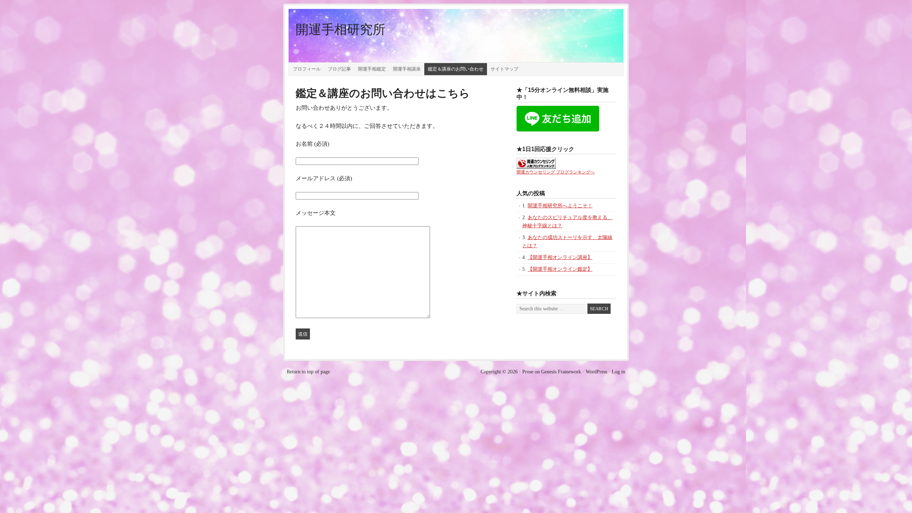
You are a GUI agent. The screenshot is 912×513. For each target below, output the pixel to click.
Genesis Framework (561, 371)
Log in (618, 371)
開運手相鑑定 (372, 69)
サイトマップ (504, 69)
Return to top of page (308, 371)
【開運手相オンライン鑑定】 (560, 269)
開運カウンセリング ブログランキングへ (556, 172)
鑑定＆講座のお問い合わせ (455, 69)
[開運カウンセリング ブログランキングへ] (536, 167)
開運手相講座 (407, 69)
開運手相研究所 (340, 29)
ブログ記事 (339, 69)
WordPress (596, 371)
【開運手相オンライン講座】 (560, 257)
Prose (527, 371)
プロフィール (307, 69)
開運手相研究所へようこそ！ (560, 205)
